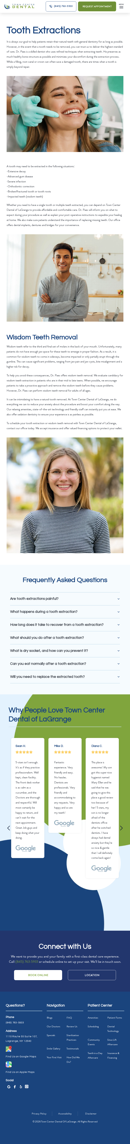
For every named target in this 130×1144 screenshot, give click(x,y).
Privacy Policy (39, 1113)
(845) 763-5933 (26, 961)
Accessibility (65, 1113)
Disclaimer (90, 1113)
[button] (121, 6)
